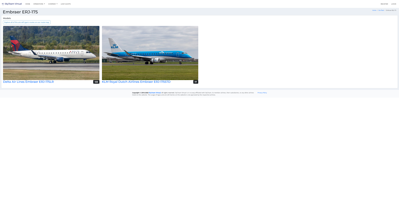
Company (52, 4)
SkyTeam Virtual (155, 93)
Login (393, 4)
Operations (38, 4)
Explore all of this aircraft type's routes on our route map (26, 22)
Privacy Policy (262, 93)
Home (27, 4)
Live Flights (66, 4)
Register (384, 4)
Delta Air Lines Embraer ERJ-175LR (28, 81)
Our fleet (381, 10)
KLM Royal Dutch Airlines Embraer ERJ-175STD (136, 81)
